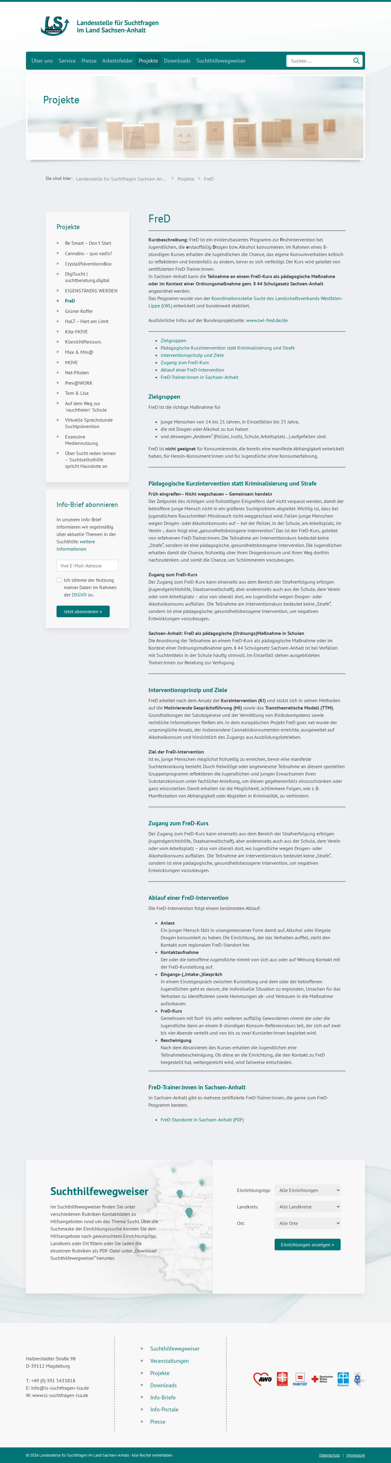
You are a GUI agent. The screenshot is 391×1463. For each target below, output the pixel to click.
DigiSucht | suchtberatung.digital (87, 277)
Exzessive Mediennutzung (81, 440)
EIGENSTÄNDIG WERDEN (91, 291)
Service (67, 60)
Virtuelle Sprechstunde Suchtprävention (89, 423)
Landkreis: (247, 1207)
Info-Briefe (163, 1397)
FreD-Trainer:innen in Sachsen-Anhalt (199, 377)
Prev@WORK (79, 383)
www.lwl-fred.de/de (267, 320)
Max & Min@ (79, 352)
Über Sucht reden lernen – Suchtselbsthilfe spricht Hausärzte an (90, 459)
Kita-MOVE (76, 331)
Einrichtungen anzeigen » (307, 1244)
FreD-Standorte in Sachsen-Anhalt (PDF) (202, 1119)
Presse (89, 60)
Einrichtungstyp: (253, 1190)
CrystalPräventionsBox (88, 264)
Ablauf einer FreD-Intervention (192, 370)
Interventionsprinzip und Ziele (192, 355)
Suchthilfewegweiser (221, 60)
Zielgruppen (173, 340)
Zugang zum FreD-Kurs (185, 362)
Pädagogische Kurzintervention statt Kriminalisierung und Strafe (228, 348)
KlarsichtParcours (83, 342)
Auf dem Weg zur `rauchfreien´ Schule (86, 406)
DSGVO (79, 595)
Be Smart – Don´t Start (88, 243)
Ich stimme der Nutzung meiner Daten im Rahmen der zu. (90, 587)
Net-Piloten (77, 372)
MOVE (71, 362)
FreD (70, 301)
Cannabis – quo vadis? (88, 253)
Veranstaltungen (169, 1360)
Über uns (42, 60)
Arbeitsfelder (117, 60)
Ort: (241, 1223)
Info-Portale (164, 1409)
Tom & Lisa (77, 393)
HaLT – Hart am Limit (86, 321)
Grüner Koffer (79, 311)
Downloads (177, 60)
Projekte (148, 60)
